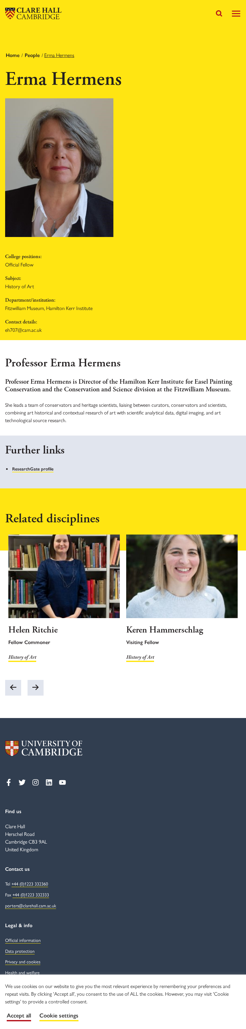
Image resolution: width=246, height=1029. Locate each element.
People (32, 55)
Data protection (20, 951)
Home (13, 55)
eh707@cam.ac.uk (23, 329)
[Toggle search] (219, 13)
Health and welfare (22, 972)
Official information (23, 940)
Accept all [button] (19, 1015)
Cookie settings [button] (58, 1015)
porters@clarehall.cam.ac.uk (30, 905)
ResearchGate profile (32, 469)
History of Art (22, 657)
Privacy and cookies (22, 961)
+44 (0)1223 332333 (30, 894)
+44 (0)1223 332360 (30, 883)
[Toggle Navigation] (236, 14)
